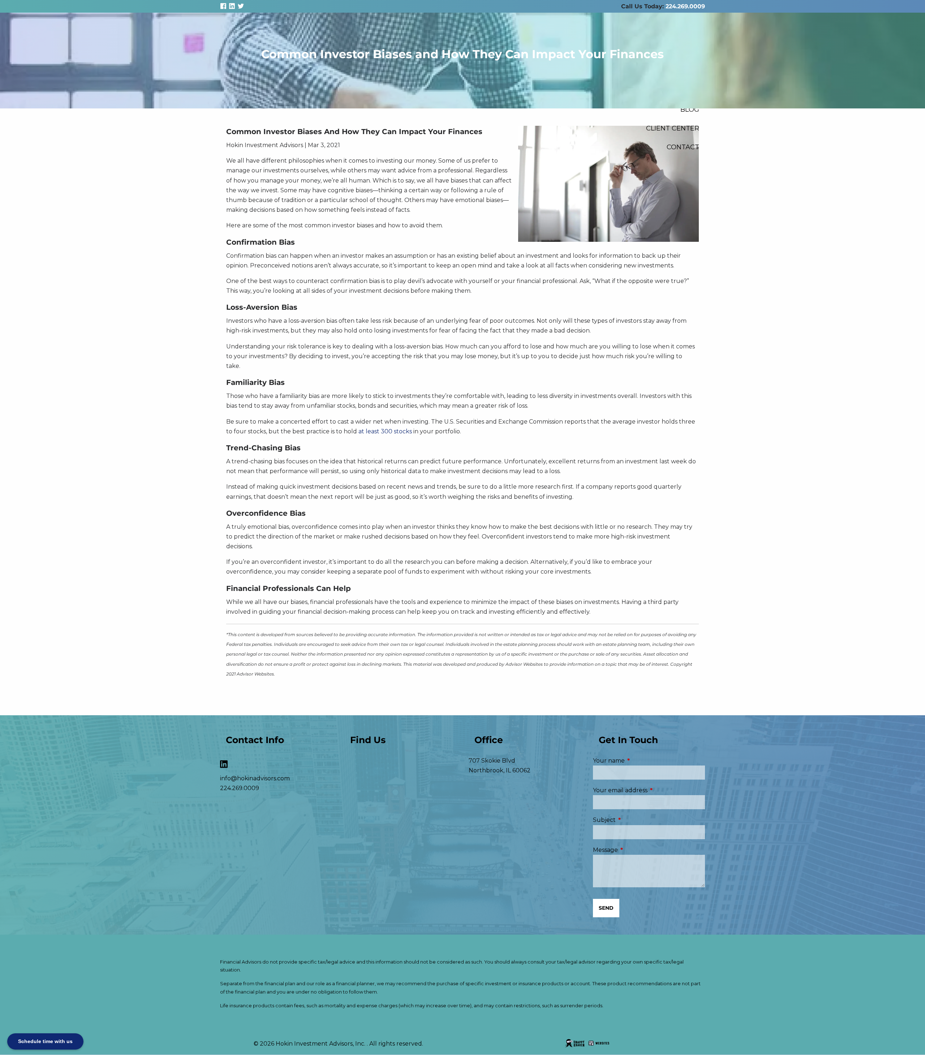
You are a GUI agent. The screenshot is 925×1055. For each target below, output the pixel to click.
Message (636, 849)
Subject (634, 819)
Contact (683, 147)
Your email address (649, 790)
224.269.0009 (685, 6)
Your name (639, 760)
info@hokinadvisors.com (255, 778)
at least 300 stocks (385, 431)
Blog (689, 109)
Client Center (672, 128)
